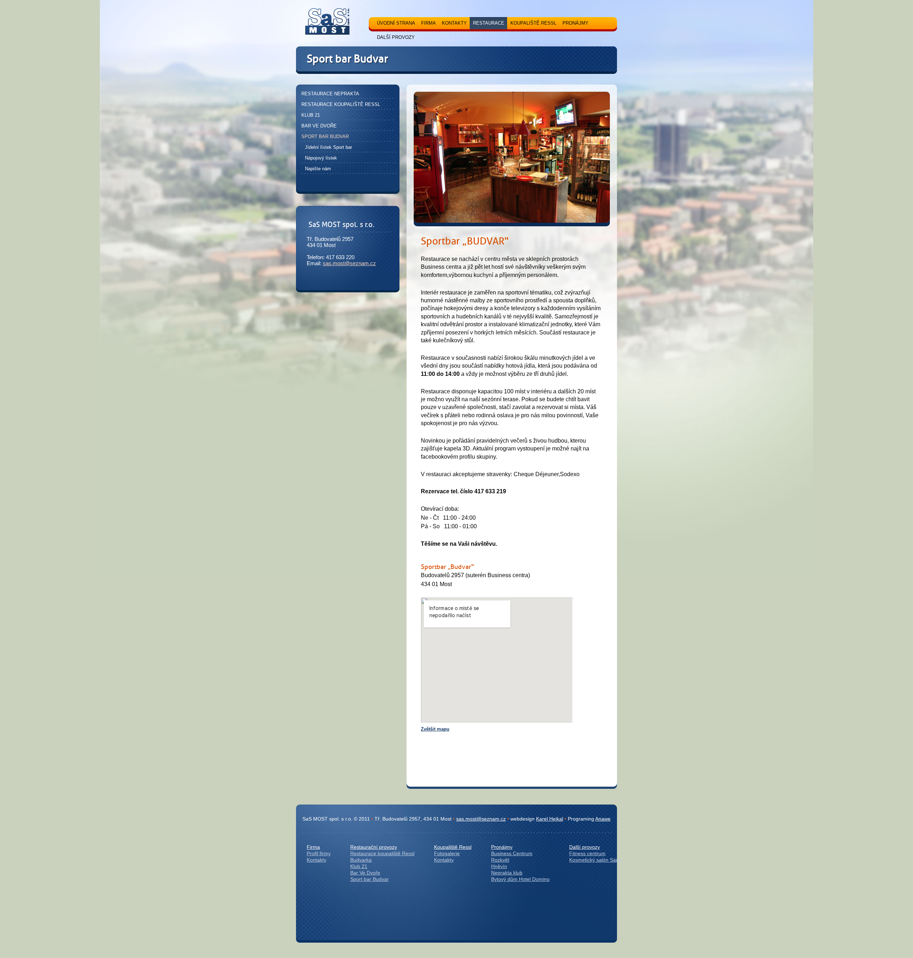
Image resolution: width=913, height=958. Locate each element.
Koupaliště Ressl (452, 847)
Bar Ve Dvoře (365, 873)
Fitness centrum (587, 853)
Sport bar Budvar (369, 879)
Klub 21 (358, 866)
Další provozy (584, 847)
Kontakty (316, 860)
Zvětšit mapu (435, 729)
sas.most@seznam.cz (349, 263)
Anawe (603, 819)
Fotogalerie (447, 853)
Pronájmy (501, 847)
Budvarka (361, 860)
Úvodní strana (396, 23)
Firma (313, 847)
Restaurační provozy (373, 847)
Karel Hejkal (549, 819)
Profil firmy (319, 853)
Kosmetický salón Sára (595, 860)
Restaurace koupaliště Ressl (382, 853)
